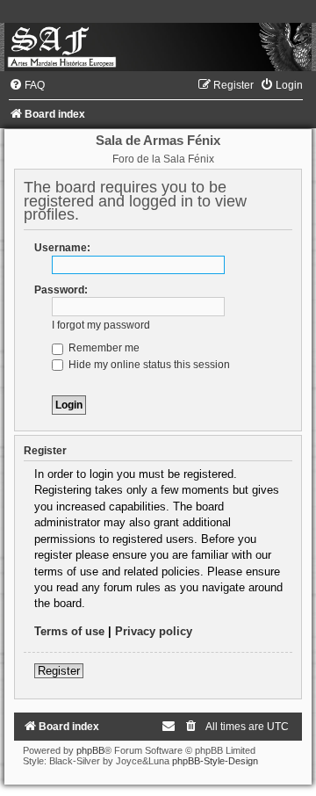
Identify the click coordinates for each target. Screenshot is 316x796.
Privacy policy (153, 631)
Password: (61, 290)
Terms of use (69, 631)
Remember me (103, 348)
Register (59, 670)
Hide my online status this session (148, 364)
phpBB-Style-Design (215, 761)
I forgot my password (101, 325)
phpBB (90, 750)
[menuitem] (27, 85)
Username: (62, 248)
